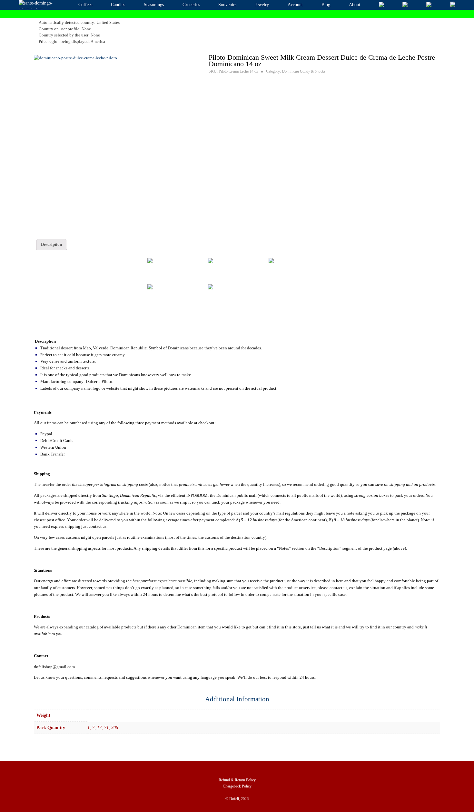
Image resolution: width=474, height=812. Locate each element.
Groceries (191, 4)
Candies (118, 4)
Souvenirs (227, 4)
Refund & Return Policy (237, 780)
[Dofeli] (37, 4)
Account (295, 4)
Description (51, 244)
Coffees (85, 4)
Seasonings (154, 4)
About (354, 4)
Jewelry (262, 4)
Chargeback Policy (237, 786)
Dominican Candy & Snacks (303, 71)
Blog (325, 4)
